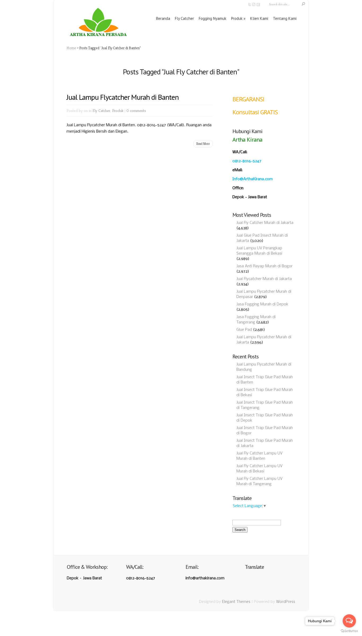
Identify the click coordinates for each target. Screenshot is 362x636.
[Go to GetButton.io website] (349, 630)
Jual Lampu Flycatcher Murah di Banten (123, 97)
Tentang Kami (285, 18)
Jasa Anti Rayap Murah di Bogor (264, 266)
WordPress (285, 602)
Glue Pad (244, 330)
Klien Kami (259, 18)
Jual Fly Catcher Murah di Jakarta (264, 223)
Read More (203, 144)
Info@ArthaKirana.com (252, 179)
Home (71, 48)
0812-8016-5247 (246, 161)
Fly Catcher (184, 18)
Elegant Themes (236, 602)
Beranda (163, 18)
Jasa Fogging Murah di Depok (262, 304)
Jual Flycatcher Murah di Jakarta (264, 279)
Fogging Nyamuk (212, 18)
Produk (236, 18)
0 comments (136, 110)
